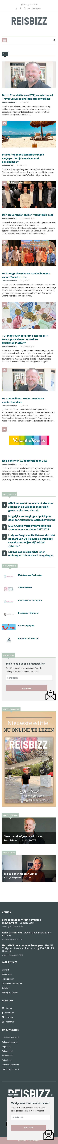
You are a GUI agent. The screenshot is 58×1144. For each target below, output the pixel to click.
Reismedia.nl (7, 1051)
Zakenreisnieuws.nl (10, 1042)
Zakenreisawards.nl (10, 1064)
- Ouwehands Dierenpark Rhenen (26, 934)
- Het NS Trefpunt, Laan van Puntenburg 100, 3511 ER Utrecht (28, 948)
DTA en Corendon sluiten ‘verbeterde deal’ (27, 214)
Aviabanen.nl (7, 1055)
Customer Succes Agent (30, 600)
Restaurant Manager (28, 613)
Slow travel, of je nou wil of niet (23, 836)
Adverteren (7, 974)
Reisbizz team (8, 979)
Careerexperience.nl (10, 1069)
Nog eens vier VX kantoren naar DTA (24, 460)
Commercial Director (28, 638)
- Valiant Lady (21, 921)
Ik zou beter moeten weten (20, 873)
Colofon (5, 988)
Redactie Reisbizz (9, 102)
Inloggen (36, 8)
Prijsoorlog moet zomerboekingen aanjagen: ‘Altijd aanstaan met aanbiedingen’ (23, 158)
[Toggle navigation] (4, 40)
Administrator (25, 587)
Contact (5, 970)
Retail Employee (26, 625)
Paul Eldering (7, 165)
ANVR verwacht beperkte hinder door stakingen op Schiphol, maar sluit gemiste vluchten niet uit (31, 507)
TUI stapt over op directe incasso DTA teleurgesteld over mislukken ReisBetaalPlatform (25, 339)
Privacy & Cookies (10, 992)
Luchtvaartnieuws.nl (10, 1037)
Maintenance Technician (30, 575)
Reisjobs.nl (6, 1060)
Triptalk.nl (6, 1046)
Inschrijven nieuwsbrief (12, 983)
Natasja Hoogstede (12, 878)
